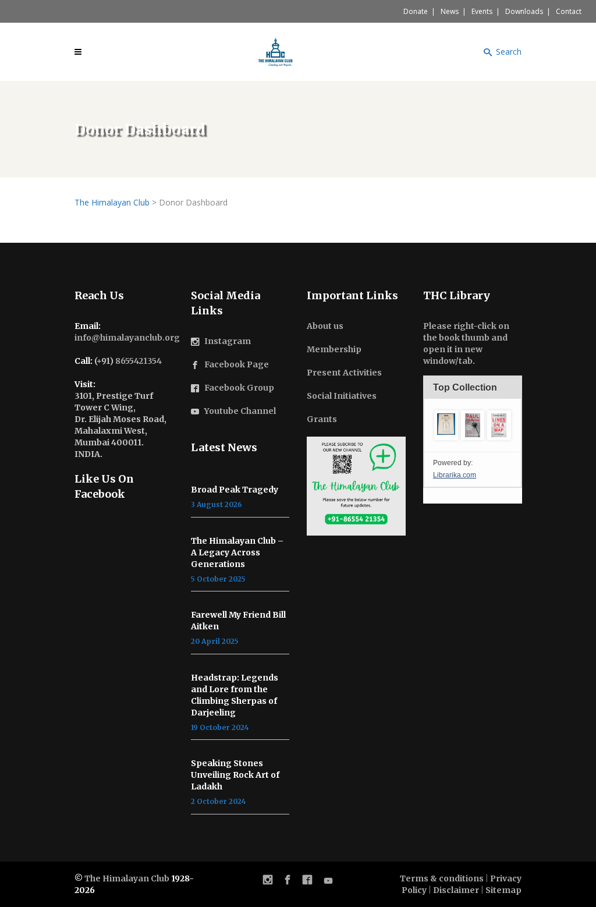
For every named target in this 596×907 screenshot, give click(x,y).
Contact (568, 11)
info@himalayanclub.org (127, 337)
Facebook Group (239, 387)
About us (325, 326)
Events (481, 11)
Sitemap (503, 890)
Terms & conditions (442, 878)
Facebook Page (236, 364)
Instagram (227, 341)
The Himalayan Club (126, 878)
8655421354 (138, 361)
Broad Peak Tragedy (234, 489)
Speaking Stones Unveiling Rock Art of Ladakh (235, 775)
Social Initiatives (342, 396)
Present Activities (344, 372)
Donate (415, 11)
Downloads (524, 11)
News (450, 11)
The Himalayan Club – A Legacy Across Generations (237, 552)
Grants (322, 419)
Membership (334, 349)
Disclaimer (456, 890)
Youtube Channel (240, 411)
